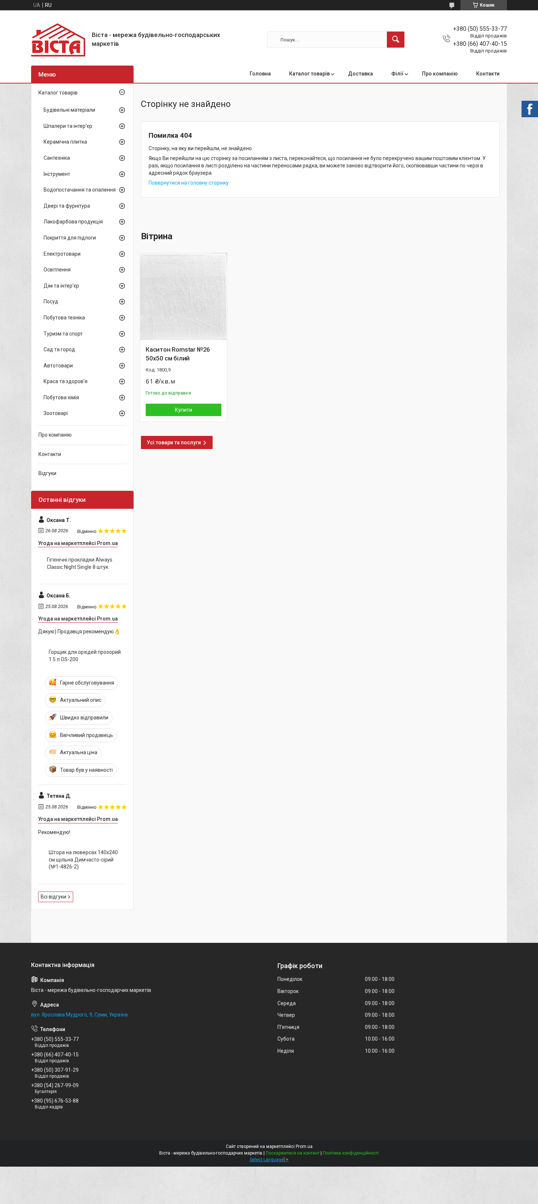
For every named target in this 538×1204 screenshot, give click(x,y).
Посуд (51, 301)
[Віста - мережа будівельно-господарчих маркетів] (58, 39)
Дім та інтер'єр (61, 286)
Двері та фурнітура (67, 206)
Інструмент (57, 174)
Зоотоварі (56, 413)
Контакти (488, 74)
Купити (183, 410)
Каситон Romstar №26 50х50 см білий (178, 354)
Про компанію (440, 74)
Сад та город (59, 349)
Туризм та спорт (63, 334)
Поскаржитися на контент (293, 1153)
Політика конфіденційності (351, 1153)
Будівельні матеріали (69, 110)
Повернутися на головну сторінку (189, 183)
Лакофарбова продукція (73, 222)
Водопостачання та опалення (80, 190)
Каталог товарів (309, 74)
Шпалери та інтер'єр (68, 126)
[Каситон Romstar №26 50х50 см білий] (183, 296)
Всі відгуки (53, 897)
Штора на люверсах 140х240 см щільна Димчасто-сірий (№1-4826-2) (83, 859)
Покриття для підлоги (70, 238)
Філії (397, 74)
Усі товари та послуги (174, 442)
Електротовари (62, 254)
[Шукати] (395, 40)
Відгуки (47, 473)
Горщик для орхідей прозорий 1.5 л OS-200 (85, 655)
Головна (260, 74)
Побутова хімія (61, 397)
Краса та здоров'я (65, 381)
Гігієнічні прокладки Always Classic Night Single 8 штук (79, 563)
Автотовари (58, 365)
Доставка (360, 74)
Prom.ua (304, 1146)
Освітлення (57, 270)
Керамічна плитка (65, 142)
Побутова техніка (64, 318)
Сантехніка (57, 158)
